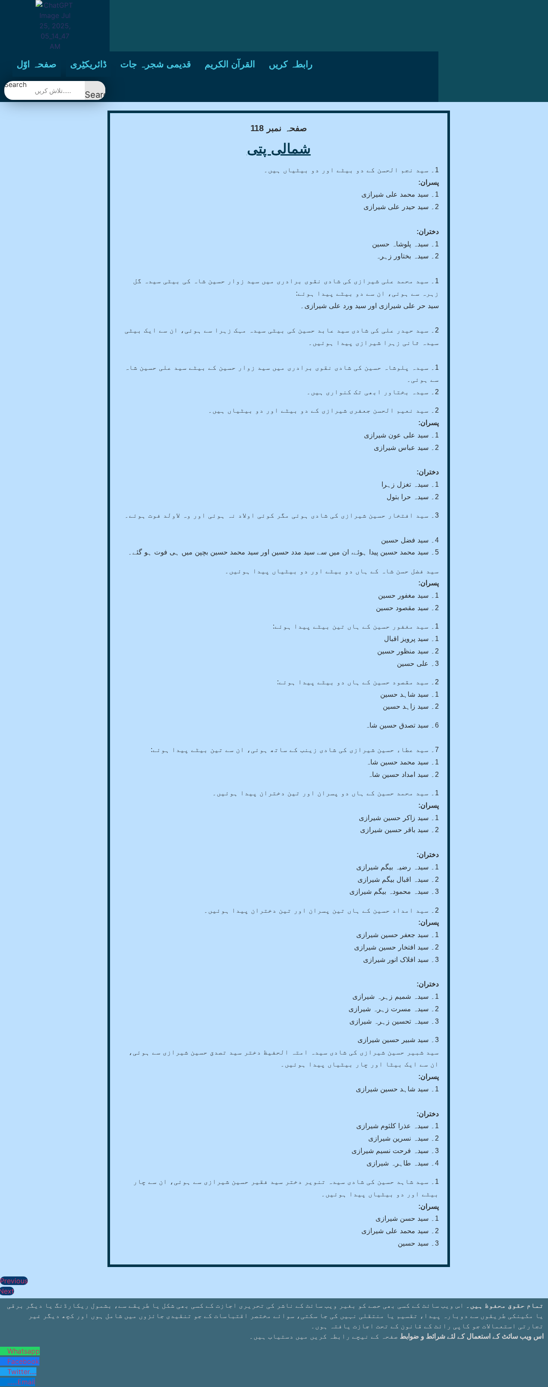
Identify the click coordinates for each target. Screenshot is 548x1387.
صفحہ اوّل (37, 64)
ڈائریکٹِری (88, 64)
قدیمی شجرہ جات (155, 64)
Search (15, 85)
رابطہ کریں (291, 64)
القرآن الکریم (230, 64)
